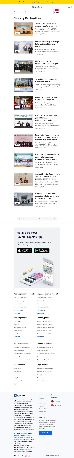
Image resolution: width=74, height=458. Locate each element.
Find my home (41, 378)
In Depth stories (18, 378)
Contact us (42, 412)
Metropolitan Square (20, 328)
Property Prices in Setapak (45, 325)
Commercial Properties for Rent (46, 360)
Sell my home (41, 375)
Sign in (70, 7)
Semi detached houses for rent (46, 354)
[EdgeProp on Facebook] (22, 456)
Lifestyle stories (18, 381)
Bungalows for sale (19, 351)
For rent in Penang (42, 301)
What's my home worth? (44, 372)
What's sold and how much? (45, 369)
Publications (17, 372)
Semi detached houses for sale (23, 354)
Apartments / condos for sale (22, 348)
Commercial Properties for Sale (23, 360)
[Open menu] (2, 7)
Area (26, 435)
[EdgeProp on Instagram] (26, 456)
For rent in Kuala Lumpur (44, 298)
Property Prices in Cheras (44, 321)
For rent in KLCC (41, 310)
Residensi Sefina (18, 331)
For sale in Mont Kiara (20, 307)
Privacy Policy (43, 409)
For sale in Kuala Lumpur (20, 298)
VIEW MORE (17, 313)
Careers (41, 398)
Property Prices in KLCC (44, 334)
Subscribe (45, 433)
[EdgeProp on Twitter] (29, 456)
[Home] (37, 7)
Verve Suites (17, 334)
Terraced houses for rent (44, 357)
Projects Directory (42, 381)
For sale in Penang (19, 301)
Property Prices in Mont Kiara (45, 328)
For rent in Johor (42, 304)
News (19, 12)
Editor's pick (17, 369)
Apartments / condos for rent (45, 348)
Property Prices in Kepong (44, 331)
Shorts (16, 384)
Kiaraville (16, 325)
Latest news (17, 375)
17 (46, 218)
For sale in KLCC (18, 310)
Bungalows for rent (42, 351)
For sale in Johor (18, 304)
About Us (42, 401)
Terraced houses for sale (21, 357)
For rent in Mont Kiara (43, 307)
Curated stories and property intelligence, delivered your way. (36, 2)
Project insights (18, 437)
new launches (23, 449)
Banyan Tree (17, 321)
